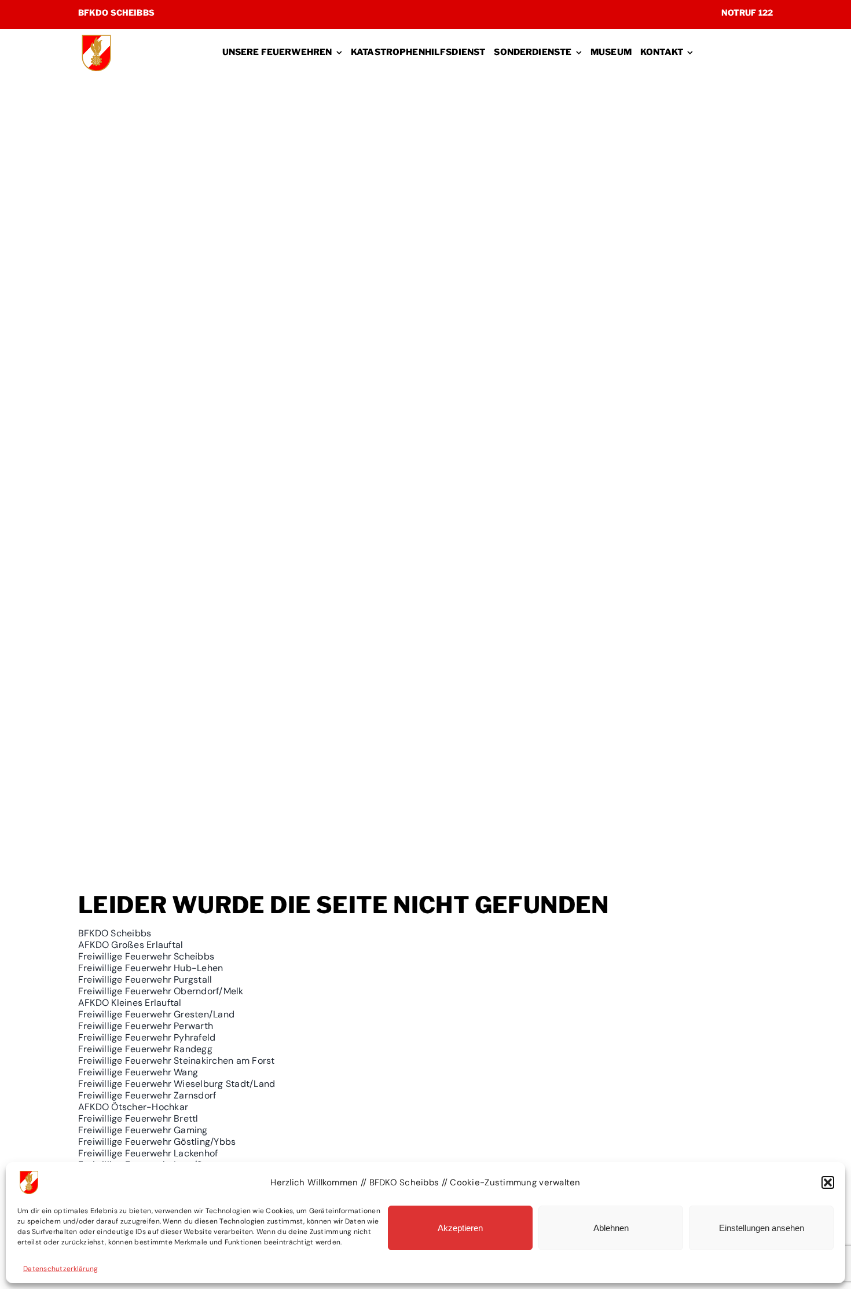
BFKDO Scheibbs (116, 12)
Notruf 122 (747, 12)
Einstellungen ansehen (761, 1228)
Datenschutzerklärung (60, 1268)
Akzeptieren (460, 1228)
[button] (828, 1182)
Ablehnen (611, 1228)
